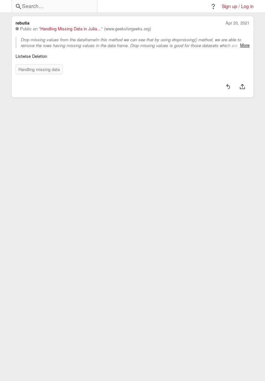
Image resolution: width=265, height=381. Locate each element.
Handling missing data (39, 69)
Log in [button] (247, 6)
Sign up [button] (229, 6)
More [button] (244, 45)
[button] (213, 6)
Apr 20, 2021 (237, 23)
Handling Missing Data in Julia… (70, 29)
